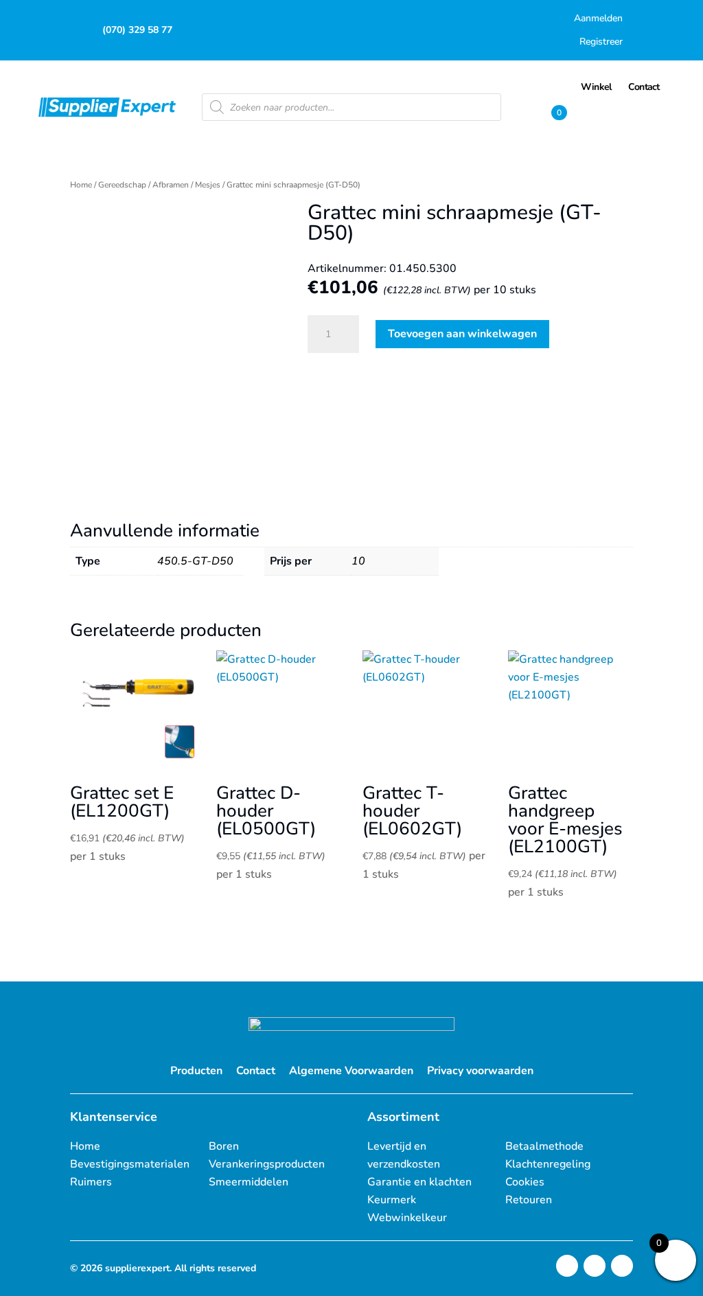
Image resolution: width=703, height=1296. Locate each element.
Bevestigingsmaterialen (129, 1164)
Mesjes (207, 184)
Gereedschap (122, 184)
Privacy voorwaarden (480, 1070)
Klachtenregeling (547, 1164)
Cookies (524, 1182)
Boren (224, 1146)
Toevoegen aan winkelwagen (462, 333)
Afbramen (170, 184)
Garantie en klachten (419, 1182)
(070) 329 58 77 (137, 29)
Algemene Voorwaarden (351, 1070)
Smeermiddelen (248, 1182)
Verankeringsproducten (267, 1164)
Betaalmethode (544, 1146)
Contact (255, 1070)
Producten (196, 1070)
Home (81, 184)
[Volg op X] (595, 1266)
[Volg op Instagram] (567, 1266)
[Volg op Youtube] (622, 1266)
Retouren (528, 1199)
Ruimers (91, 1182)
